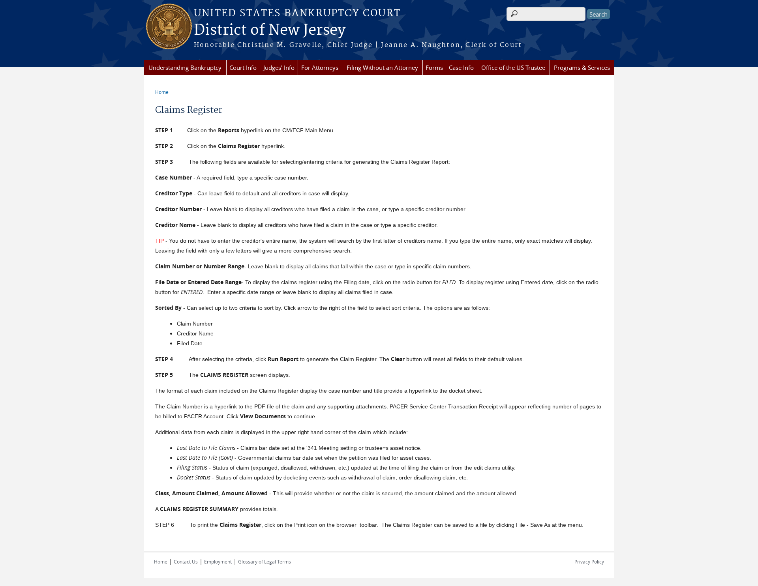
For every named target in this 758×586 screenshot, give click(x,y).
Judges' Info (279, 67)
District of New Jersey (269, 30)
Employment (218, 561)
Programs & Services (582, 67)
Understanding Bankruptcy (184, 67)
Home (162, 92)
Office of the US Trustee (513, 67)
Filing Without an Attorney (382, 67)
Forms (434, 67)
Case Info (461, 67)
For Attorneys (319, 67)
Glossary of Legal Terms (264, 561)
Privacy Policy (589, 561)
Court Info (243, 67)
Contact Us (186, 561)
